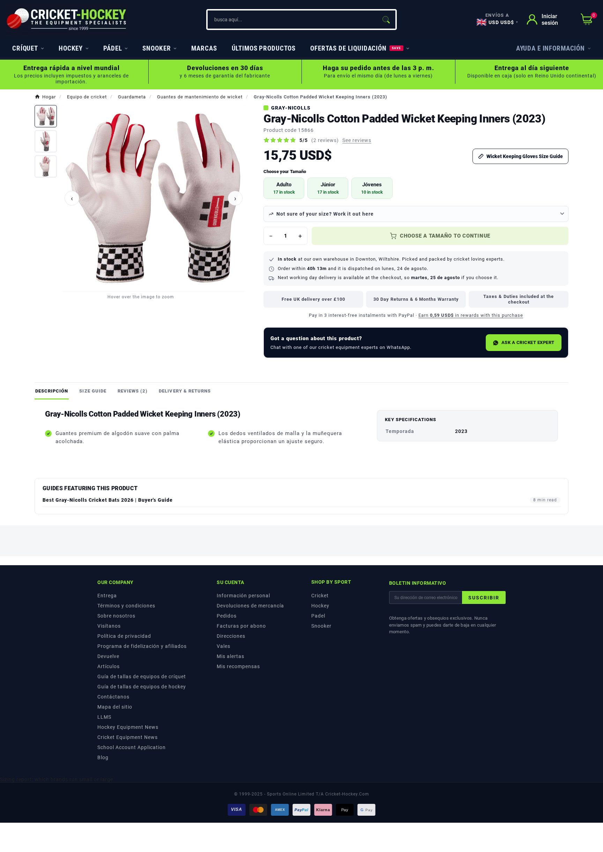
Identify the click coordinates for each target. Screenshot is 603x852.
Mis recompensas (238, 666)
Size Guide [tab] (92, 391)
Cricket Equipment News (127, 737)
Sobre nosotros (116, 616)
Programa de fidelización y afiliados (142, 646)
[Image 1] (46, 116)
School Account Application (131, 747)
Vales (223, 646)
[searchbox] (292, 19)
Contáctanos (113, 697)
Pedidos (227, 616)
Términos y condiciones (126, 605)
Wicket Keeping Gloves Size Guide (524, 156)
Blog (103, 757)
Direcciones (231, 636)
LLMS (104, 717)
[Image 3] (46, 166)
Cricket (320, 595)
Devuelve (108, 656)
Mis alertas (230, 656)
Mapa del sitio (114, 707)
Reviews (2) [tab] (133, 391)
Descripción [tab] (51, 391)
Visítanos (109, 626)
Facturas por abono (241, 626)
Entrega (107, 595)
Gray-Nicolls (291, 108)
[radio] (283, 188)
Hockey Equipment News (127, 727)
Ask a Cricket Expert (527, 342)
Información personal (243, 595)
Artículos (108, 666)
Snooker (321, 626)
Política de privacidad (124, 636)
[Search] (386, 19)
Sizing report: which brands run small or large (56, 779)
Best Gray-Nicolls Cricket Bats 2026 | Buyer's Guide (108, 500)
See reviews (356, 140)
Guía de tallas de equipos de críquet (141, 676)
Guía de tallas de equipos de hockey (141, 686)
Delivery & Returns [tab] (185, 391)
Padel (318, 616)
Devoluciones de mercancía (250, 605)
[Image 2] (46, 141)
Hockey (320, 605)
